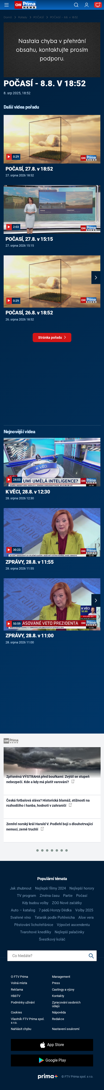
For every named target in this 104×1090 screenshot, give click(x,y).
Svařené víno (20, 917)
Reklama (17, 989)
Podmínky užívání (23, 1002)
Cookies (16, 1012)
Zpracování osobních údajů (66, 1004)
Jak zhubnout (20, 888)
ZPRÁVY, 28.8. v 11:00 (29, 636)
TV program (26, 895)
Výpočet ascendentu (73, 925)
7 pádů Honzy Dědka (55, 910)
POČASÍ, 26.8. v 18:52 (29, 313)
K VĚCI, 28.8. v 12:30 (28, 492)
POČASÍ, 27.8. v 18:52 (29, 169)
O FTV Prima (19, 976)
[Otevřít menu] (6, 5)
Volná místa (19, 983)
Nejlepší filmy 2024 (50, 888)
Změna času (49, 895)
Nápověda (59, 1012)
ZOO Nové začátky (67, 903)
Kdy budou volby (35, 903)
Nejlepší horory (81, 888)
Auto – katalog (23, 910)
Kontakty (58, 996)
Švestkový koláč (52, 939)
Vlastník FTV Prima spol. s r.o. (27, 1020)
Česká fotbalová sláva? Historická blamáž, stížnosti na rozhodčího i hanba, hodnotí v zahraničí (48, 802)
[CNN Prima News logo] (25, 5)
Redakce (58, 1019)
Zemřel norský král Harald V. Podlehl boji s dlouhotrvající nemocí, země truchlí (49, 826)
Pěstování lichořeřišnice (33, 925)
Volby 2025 (84, 910)
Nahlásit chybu (21, 1029)
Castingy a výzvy (63, 989)
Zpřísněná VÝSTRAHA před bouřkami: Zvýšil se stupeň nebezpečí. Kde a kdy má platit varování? (47, 779)
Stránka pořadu (50, 337)
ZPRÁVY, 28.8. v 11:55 (29, 562)
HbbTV (15, 996)
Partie (68, 895)
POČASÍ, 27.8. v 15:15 (29, 239)
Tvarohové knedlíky (35, 932)
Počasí (81, 895)
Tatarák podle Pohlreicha (55, 917)
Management (61, 976)
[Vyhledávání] (76, 5)
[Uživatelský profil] (86, 5)
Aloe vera (86, 917)
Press (56, 983)
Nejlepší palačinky (69, 932)
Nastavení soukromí (65, 1029)
